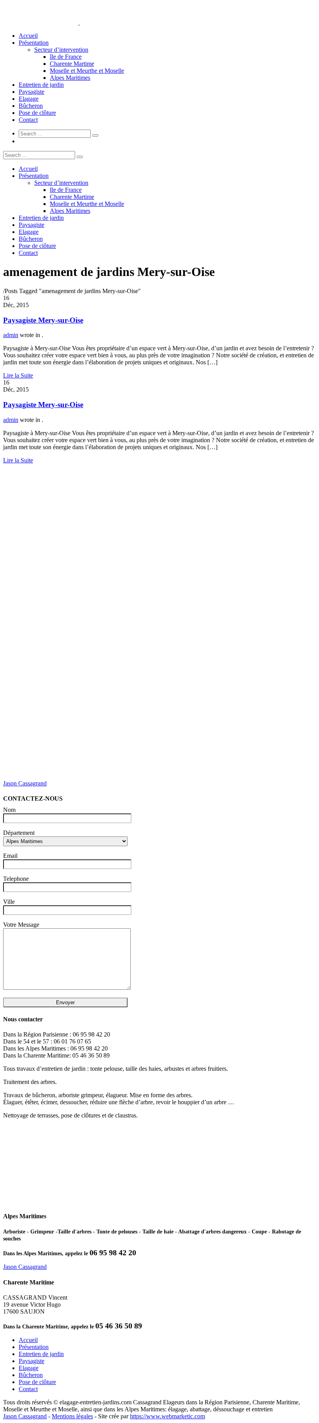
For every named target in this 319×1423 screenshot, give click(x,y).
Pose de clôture (37, 112)
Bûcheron (31, 105)
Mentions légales (72, 1416)
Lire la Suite (18, 375)
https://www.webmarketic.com (167, 1416)
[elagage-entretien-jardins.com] (79, 22)
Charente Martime (72, 63)
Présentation (34, 42)
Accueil (28, 35)
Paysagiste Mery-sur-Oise (43, 320)
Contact (28, 119)
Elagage (29, 98)
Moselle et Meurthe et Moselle (87, 70)
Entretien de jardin (41, 84)
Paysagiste (31, 91)
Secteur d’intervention (61, 49)
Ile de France (66, 56)
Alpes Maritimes (70, 77)
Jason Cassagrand (25, 783)
